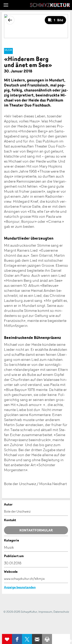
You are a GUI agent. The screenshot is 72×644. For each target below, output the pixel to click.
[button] (6, 5)
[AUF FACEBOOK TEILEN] (17, 639)
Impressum (45, 611)
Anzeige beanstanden (20, 587)
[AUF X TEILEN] (27, 639)
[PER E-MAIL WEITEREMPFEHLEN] (37, 639)
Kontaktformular (36, 530)
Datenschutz (61, 611)
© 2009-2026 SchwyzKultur (20, 611)
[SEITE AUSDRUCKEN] (47, 639)
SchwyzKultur (50, 5)
